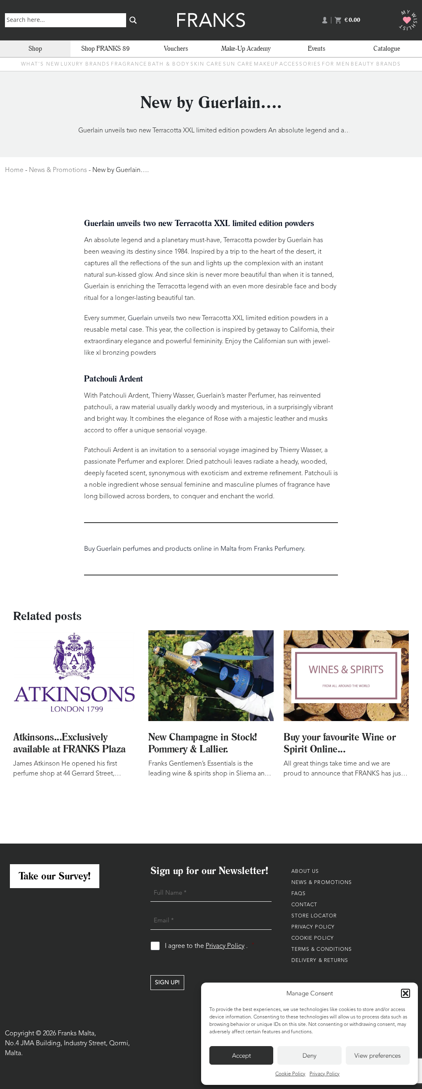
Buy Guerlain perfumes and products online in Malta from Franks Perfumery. (194, 548)
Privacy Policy (324, 1074)
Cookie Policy (290, 1074)
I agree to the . (209, 946)
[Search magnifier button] (133, 20)
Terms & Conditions (321, 949)
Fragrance (129, 64)
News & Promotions (58, 170)
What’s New (40, 64)
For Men (336, 64)
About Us (305, 871)
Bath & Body (169, 64)
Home (14, 170)
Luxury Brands (85, 64)
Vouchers (176, 48)
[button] (405, 993)
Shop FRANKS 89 (105, 48)
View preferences (377, 1055)
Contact (304, 905)
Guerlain (141, 318)
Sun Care (238, 64)
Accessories (300, 64)
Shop (35, 48)
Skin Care (206, 64)
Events (316, 48)
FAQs (298, 893)
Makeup (266, 64)
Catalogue (386, 48)
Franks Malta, (77, 1033)
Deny (309, 1055)
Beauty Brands (376, 64)
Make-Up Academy (246, 48)
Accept (241, 1055)
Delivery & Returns (320, 960)
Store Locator (314, 916)
